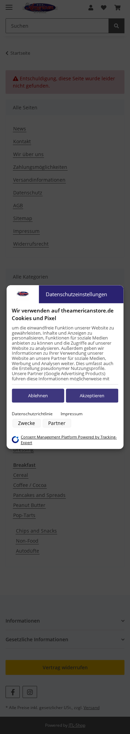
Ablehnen (38, 395)
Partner (57, 423)
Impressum (72, 414)
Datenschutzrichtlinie (32, 414)
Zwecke (26, 423)
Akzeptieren (92, 395)
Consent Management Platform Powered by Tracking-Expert (69, 440)
